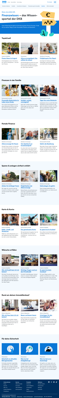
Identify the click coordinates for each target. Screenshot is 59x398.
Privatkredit (29, 387)
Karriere (5, 385)
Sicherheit (40, 389)
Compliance (6, 391)
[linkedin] (49, 382)
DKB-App (40, 387)
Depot (28, 389)
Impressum (13, 396)
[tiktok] (56, 382)
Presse (5, 383)
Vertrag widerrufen (6, 396)
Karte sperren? (19, 389)
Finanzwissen (40, 385)
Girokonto (29, 383)
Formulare (18, 385)
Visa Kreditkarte (30, 385)
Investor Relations (7, 389)
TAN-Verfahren (19, 387)
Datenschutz (19, 396)
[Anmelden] (55, 2)
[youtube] (54, 382)
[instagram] (51, 382)
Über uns (5, 387)
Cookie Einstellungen (38, 396)
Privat (9, 2)
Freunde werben (41, 383)
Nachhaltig (19, 2)
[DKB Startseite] (4, 2)
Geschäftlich (13, 2)
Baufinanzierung (30, 391)
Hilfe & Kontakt (19, 383)
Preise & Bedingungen (28, 396)
